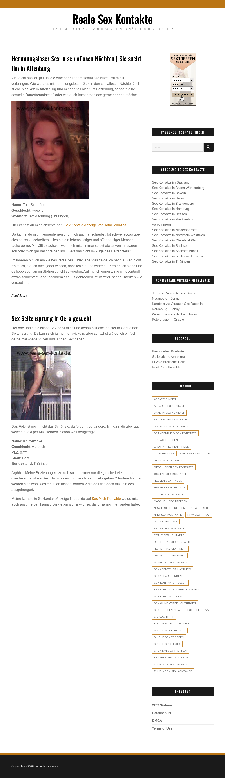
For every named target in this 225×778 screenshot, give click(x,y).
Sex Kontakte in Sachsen (170, 245)
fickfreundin (164, 453)
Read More (19, 295)
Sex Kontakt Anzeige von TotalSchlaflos (95, 225)
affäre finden (165, 399)
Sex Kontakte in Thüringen (171, 261)
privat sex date (166, 521)
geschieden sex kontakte (174, 467)
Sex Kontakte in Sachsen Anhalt (175, 251)
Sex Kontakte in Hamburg (170, 209)
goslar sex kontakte (170, 474)
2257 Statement (164, 705)
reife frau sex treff (170, 548)
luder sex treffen (168, 494)
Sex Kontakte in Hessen (169, 214)
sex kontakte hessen (170, 582)
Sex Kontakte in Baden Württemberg (178, 188)
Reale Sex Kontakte (112, 18)
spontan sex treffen (170, 650)
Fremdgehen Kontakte (168, 351)
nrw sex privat (198, 514)
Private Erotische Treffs (169, 362)
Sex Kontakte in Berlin (168, 198)
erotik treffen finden (171, 446)
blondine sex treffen (171, 426)
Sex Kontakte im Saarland (170, 182)
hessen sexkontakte (170, 487)
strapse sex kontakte (171, 657)
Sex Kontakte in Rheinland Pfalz (175, 240)
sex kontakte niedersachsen (176, 589)
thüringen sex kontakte (173, 671)
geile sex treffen (168, 460)
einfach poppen (166, 440)
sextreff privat (198, 610)
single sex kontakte (170, 630)
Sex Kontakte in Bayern (169, 193)
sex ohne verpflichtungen (175, 603)
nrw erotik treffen (169, 508)
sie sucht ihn (164, 616)
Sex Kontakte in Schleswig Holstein (177, 256)
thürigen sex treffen (171, 664)
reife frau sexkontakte (172, 542)
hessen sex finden (168, 480)
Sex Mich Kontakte (106, 499)
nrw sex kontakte (168, 514)
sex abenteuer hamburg (172, 569)
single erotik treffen (171, 623)
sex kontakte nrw (168, 596)
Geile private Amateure (168, 356)
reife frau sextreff (170, 555)
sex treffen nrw (167, 610)
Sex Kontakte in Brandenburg (173, 203)
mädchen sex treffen (170, 501)
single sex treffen (169, 637)
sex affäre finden (168, 576)
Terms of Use (162, 728)
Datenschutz (161, 713)
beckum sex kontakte (170, 419)
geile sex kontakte (195, 453)
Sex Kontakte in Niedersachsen (174, 230)
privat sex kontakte (169, 528)
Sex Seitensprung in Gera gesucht (51, 318)
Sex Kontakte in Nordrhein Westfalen (178, 235)
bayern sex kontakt (169, 412)
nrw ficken (199, 508)
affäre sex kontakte (170, 406)
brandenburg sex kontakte (175, 433)
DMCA (157, 721)
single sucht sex (167, 644)
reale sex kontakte (169, 535)
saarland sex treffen (171, 562)
